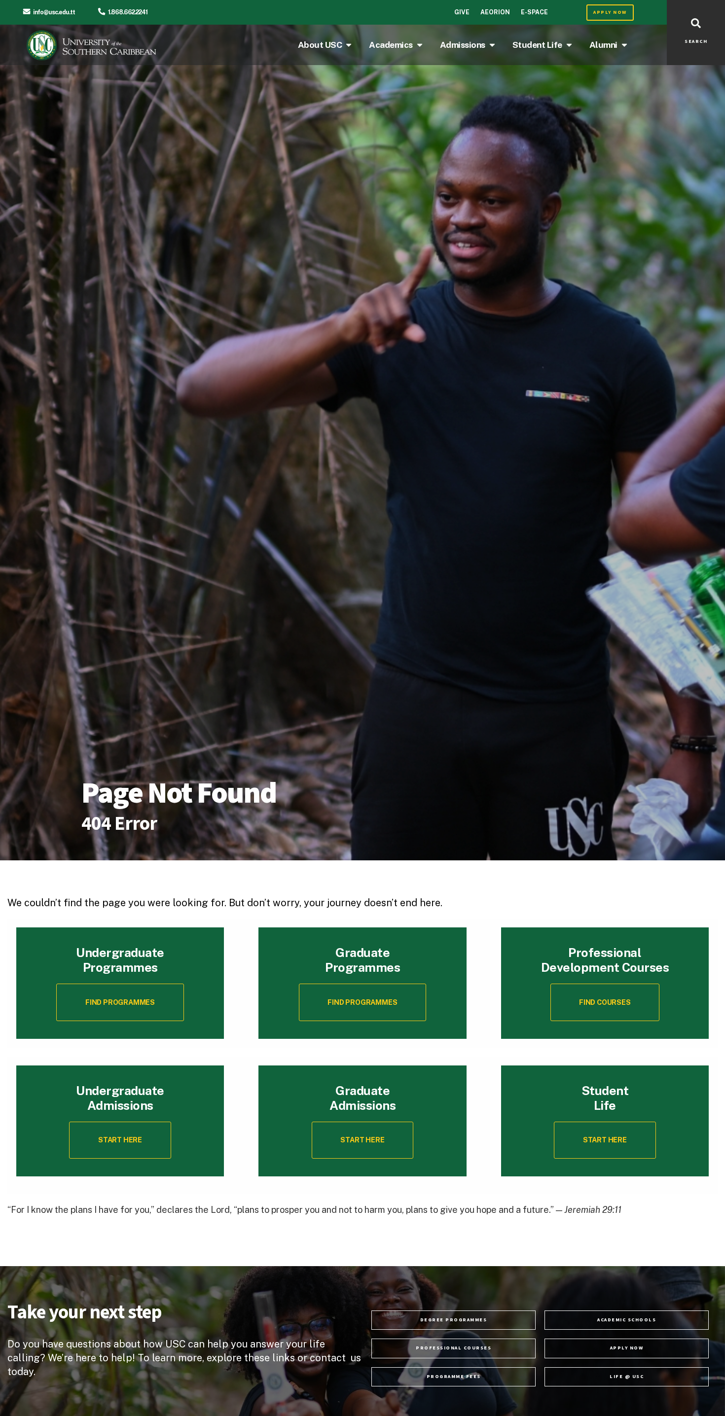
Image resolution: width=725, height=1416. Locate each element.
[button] (605, 1002)
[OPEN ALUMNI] (624, 44)
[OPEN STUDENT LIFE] (569, 44)
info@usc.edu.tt (54, 12)
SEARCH (696, 41)
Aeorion (495, 12)
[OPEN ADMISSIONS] (492, 44)
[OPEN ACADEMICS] (419, 44)
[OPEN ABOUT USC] (348, 44)
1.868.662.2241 (127, 12)
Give (462, 12)
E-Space (534, 12)
